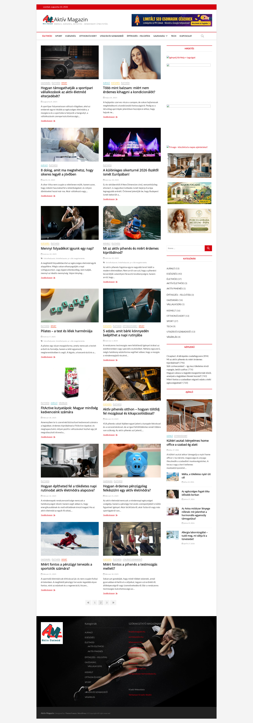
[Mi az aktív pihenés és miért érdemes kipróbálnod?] (132, 223)
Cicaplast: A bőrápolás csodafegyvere (185, 356)
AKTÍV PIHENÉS (175, 288)
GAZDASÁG (159, 36)
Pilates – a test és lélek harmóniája (66, 331)
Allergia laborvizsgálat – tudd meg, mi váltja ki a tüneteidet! (195, 536)
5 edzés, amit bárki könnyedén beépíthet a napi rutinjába (126, 333)
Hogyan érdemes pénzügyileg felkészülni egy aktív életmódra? (127, 488)
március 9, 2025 (48, 337)
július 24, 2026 (188, 482)
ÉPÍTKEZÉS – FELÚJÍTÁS (138, 36)
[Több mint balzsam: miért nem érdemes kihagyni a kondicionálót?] (132, 62)
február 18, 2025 (111, 574)
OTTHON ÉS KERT (88, 36)
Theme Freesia (70, 713)
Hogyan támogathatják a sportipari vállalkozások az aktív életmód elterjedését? (67, 92)
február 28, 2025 (49, 418)
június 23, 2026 (188, 523)
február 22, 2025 (49, 496)
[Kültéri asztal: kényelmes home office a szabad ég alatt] (189, 415)
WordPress (82, 713)
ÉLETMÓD (47, 36)
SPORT (58, 36)
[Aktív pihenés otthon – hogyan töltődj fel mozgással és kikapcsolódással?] (132, 384)
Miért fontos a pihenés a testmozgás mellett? (130, 566)
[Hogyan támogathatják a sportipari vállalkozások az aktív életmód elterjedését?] (70, 62)
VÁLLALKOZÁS (174, 304)
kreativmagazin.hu (137, 631)
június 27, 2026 (188, 499)
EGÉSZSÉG (70, 36)
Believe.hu (133, 663)
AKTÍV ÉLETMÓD (175, 283)
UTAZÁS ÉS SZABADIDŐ (112, 36)
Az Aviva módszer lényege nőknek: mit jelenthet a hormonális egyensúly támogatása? (196, 513)
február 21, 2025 (111, 496)
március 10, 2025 (49, 254)
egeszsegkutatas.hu (137, 668)
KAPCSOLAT (186, 36)
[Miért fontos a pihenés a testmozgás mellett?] (132, 539)
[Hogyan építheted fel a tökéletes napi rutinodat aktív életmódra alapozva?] (70, 461)
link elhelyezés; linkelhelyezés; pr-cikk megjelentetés (64, 258)
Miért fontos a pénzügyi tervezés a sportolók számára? (66, 566)
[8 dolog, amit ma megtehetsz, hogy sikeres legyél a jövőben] (70, 145)
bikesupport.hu (135, 642)
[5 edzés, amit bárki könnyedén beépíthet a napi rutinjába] (132, 305)
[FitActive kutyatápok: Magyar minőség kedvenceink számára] (70, 383)
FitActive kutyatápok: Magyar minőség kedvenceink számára (69, 410)
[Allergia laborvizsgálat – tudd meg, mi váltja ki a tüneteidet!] (173, 535)
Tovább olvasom (47, 121)
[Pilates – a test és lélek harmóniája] (70, 305)
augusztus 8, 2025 (49, 102)
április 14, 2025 (48, 180)
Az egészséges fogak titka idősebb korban (196, 493)
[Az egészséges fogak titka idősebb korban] (173, 494)
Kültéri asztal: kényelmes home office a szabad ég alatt (188, 443)
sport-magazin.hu (137, 658)
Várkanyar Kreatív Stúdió (140, 694)
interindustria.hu (136, 652)
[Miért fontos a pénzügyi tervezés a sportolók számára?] (70, 539)
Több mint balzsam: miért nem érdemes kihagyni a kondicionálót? (129, 90)
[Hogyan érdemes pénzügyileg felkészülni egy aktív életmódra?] (132, 461)
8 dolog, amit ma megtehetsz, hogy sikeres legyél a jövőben (67, 172)
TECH (173, 36)
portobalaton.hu (136, 637)
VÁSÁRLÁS (63, 403)
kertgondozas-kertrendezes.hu (142, 673)
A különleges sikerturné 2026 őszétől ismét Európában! (131, 172)
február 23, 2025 (111, 419)
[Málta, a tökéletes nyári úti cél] (173, 477)
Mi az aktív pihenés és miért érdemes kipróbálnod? (131, 250)
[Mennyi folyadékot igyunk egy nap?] (70, 223)
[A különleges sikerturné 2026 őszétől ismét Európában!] (132, 145)
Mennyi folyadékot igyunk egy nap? (67, 248)
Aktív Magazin (71, 19)
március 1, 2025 (111, 341)
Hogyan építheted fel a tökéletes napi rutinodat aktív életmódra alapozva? (69, 488)
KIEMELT (106, 243)
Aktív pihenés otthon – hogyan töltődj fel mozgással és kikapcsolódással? (131, 411)
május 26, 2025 (111, 97)
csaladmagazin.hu (137, 647)
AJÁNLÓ (106, 83)
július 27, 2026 (173, 450)
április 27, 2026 (189, 543)
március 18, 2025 (112, 180)
